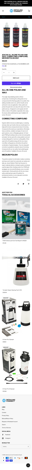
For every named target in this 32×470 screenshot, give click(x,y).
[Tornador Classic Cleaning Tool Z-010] (16, 268)
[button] (4, 11)
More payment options (16, 87)
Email (5, 446)
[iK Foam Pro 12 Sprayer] (16, 366)
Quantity (4, 69)
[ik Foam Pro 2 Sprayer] (16, 317)
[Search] (28, 17)
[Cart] (28, 11)
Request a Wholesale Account (9, 421)
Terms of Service (6, 427)
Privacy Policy (5, 415)
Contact (4, 412)
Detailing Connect (9, 454)
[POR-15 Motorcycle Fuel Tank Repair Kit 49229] (16, 218)
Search (4, 424)
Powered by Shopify (17, 454)
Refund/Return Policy (7, 418)
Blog (3, 409)
